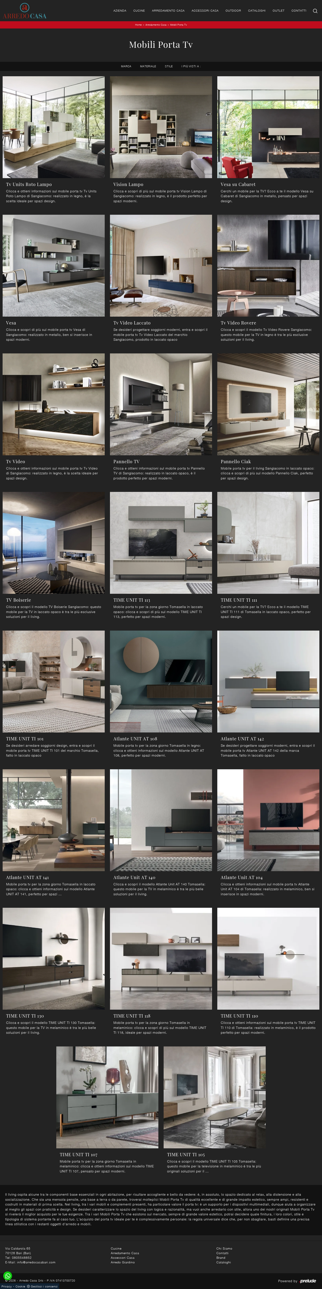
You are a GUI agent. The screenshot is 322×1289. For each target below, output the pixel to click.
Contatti (299, 10)
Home (138, 24)
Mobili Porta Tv (178, 24)
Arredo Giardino (123, 1262)
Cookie (20, 1286)
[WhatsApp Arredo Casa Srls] (7, 1275)
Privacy (7, 1286)
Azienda (119, 10)
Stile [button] (169, 66)
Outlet (279, 10)
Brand (220, 1257)
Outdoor (233, 10)
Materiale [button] (148, 66)
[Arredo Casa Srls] (24, 10)
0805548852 (22, 1257)
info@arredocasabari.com (36, 1262)
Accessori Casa (205, 10)
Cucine (139, 10)
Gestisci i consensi (44, 1286)
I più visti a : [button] (191, 66)
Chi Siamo (224, 1248)
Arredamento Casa (168, 10)
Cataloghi (257, 10)
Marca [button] (126, 66)
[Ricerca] (315, 10)
